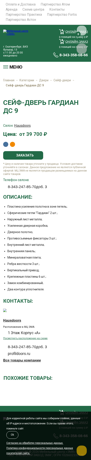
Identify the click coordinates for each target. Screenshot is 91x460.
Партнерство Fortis (62, 15)
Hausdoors (22, 125)
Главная (8, 80)
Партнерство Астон (21, 20)
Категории (26, 80)
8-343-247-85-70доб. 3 (27, 187)
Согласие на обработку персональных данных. (34, 443)
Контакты (57, 9)
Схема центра (33, 9)
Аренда (11, 9)
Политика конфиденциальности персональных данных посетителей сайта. (39, 451)
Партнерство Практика (24, 15)
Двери (43, 80)
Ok (12, 434)
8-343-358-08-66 (73, 55)
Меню (16, 67)
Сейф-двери (62, 80)
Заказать (24, 155)
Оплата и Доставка (21, 4)
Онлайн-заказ (76, 41)
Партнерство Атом (55, 4)
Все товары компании (22, 360)
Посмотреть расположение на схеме (25, 338)
